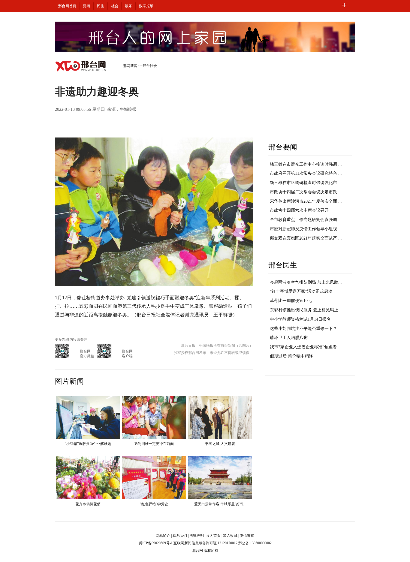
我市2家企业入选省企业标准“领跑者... (305, 347)
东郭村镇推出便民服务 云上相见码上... (306, 310)
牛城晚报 (128, 109)
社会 (114, 6)
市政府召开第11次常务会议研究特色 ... (306, 173)
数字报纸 (146, 6)
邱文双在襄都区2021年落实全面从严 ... (306, 238)
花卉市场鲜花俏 (88, 504)
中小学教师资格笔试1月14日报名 (300, 319)
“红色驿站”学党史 (154, 504)
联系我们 (180, 535)
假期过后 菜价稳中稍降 (291, 356)
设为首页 (213, 535)
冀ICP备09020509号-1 (156, 543)
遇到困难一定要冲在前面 (154, 444)
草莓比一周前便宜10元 (291, 300)
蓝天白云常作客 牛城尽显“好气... (220, 504)
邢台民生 (282, 265)
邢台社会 (150, 66)
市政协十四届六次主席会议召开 (299, 210)
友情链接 (247, 535)
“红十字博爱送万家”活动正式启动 (301, 291)
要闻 (86, 6)
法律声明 (196, 535)
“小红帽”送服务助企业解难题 (88, 444)
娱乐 (128, 6)
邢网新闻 (130, 66)
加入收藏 (230, 535)
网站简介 (163, 535)
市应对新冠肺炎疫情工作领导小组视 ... (306, 229)
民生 (100, 6)
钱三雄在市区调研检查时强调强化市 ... (306, 182)
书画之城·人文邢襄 (220, 444)
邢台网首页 (67, 6)
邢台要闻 (282, 147)
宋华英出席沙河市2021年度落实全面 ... (306, 201)
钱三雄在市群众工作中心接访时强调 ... (306, 164)
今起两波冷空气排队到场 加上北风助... (306, 282)
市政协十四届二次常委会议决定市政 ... (306, 192)
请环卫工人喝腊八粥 (289, 337)
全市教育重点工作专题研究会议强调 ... (306, 219)
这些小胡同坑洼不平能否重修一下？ (303, 328)
